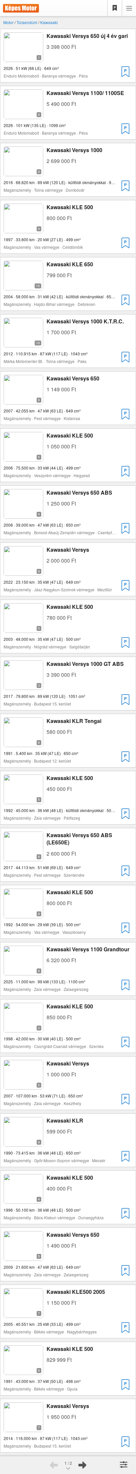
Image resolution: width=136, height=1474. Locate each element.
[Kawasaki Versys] (23, 571)
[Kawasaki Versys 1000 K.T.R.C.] (23, 343)
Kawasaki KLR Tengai (74, 721)
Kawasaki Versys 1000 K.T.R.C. (85, 321)
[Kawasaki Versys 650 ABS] (23, 514)
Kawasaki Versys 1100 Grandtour (88, 949)
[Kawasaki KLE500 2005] (23, 1314)
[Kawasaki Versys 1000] (23, 172)
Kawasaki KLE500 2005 (76, 1291)
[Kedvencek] (114, 8)
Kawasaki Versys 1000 (74, 150)
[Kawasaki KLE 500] (23, 229)
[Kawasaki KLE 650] (23, 286)
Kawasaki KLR (65, 1120)
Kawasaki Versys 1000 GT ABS (85, 664)
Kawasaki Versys (68, 549)
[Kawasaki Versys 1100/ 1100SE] (23, 115)
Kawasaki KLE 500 (70, 207)
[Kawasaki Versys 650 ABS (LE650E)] (23, 857)
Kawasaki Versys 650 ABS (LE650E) (79, 838)
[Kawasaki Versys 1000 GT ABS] (23, 686)
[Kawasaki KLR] (23, 1142)
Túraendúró (27, 22)
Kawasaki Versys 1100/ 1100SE (85, 93)
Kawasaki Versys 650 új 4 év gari (87, 36)
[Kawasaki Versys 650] (23, 400)
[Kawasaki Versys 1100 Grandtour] (23, 971)
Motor (8, 22)
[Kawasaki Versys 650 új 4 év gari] (23, 58)
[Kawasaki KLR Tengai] (23, 743)
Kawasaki (49, 22)
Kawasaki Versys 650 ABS (79, 492)
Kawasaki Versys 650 (73, 378)
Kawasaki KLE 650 (70, 264)
